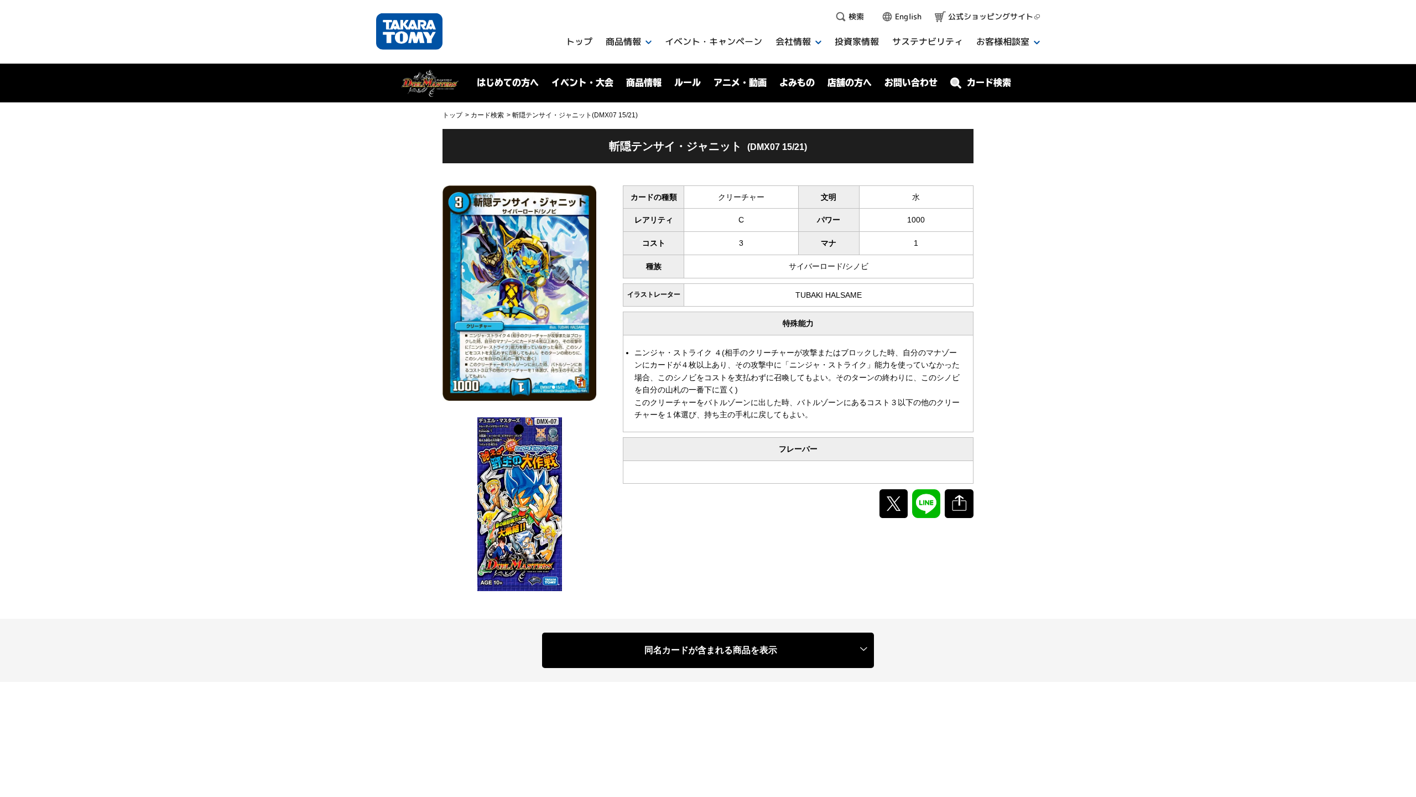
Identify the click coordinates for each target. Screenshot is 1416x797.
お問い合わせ (911, 82)
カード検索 (487, 115)
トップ (452, 115)
